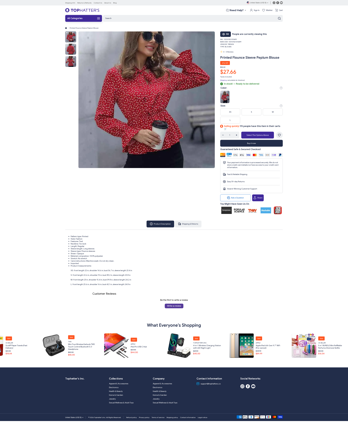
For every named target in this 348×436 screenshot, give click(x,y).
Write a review (174, 306)
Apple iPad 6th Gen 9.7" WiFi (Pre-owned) (201, 346)
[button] (279, 10)
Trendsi (231, 44)
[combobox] (193, 18)
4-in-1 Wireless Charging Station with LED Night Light (140, 346)
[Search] (279, 18)
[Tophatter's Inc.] (82, 10)
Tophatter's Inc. (133, 343)
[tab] (188, 224)
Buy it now (251, 143)
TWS (2, 341)
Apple (65, 344)
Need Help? (236, 10)
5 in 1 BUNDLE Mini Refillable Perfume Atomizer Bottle (263, 346)
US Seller (254, 343)
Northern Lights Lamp (323, 345)
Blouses (228, 47)
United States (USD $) (73, 417)
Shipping (223, 80)
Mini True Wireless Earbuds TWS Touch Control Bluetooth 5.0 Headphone (14, 346)
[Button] (281, 88)
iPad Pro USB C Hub (71, 346)
